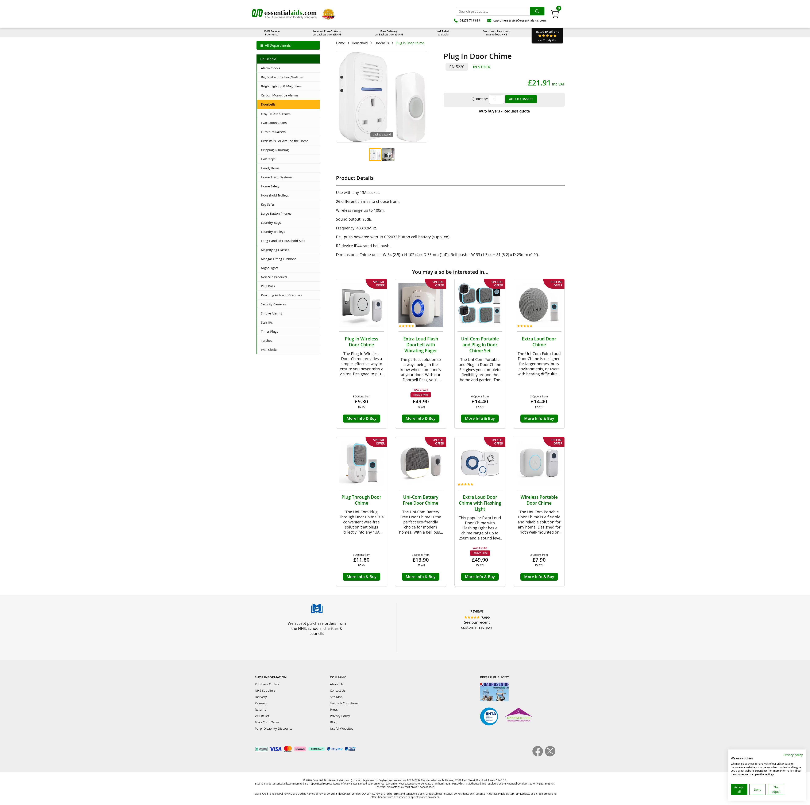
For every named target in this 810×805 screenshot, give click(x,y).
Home (340, 43)
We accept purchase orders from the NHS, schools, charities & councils (317, 628)
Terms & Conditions (344, 703)
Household (360, 43)
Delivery (261, 697)
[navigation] (288, 45)
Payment (261, 703)
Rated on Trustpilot (547, 35)
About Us (336, 684)
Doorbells (382, 43)
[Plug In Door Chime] (375, 154)
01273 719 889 (470, 20)
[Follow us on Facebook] (538, 755)
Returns (260, 709)
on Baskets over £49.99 (389, 32)
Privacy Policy (340, 716)
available (443, 32)
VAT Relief (262, 716)
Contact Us (338, 690)
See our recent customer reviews (477, 625)
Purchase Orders (267, 684)
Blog (333, 722)
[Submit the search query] (537, 11)
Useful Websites (341, 728)
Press (334, 709)
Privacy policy (793, 755)
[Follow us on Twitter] (550, 755)
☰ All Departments (275, 45)
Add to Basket (521, 99)
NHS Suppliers (265, 690)
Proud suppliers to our (496, 32)
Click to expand (382, 134)
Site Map (336, 697)
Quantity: (480, 98)
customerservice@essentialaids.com (519, 20)
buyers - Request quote (504, 111)
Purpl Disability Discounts (273, 728)
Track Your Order (267, 722)
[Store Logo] (284, 14)
